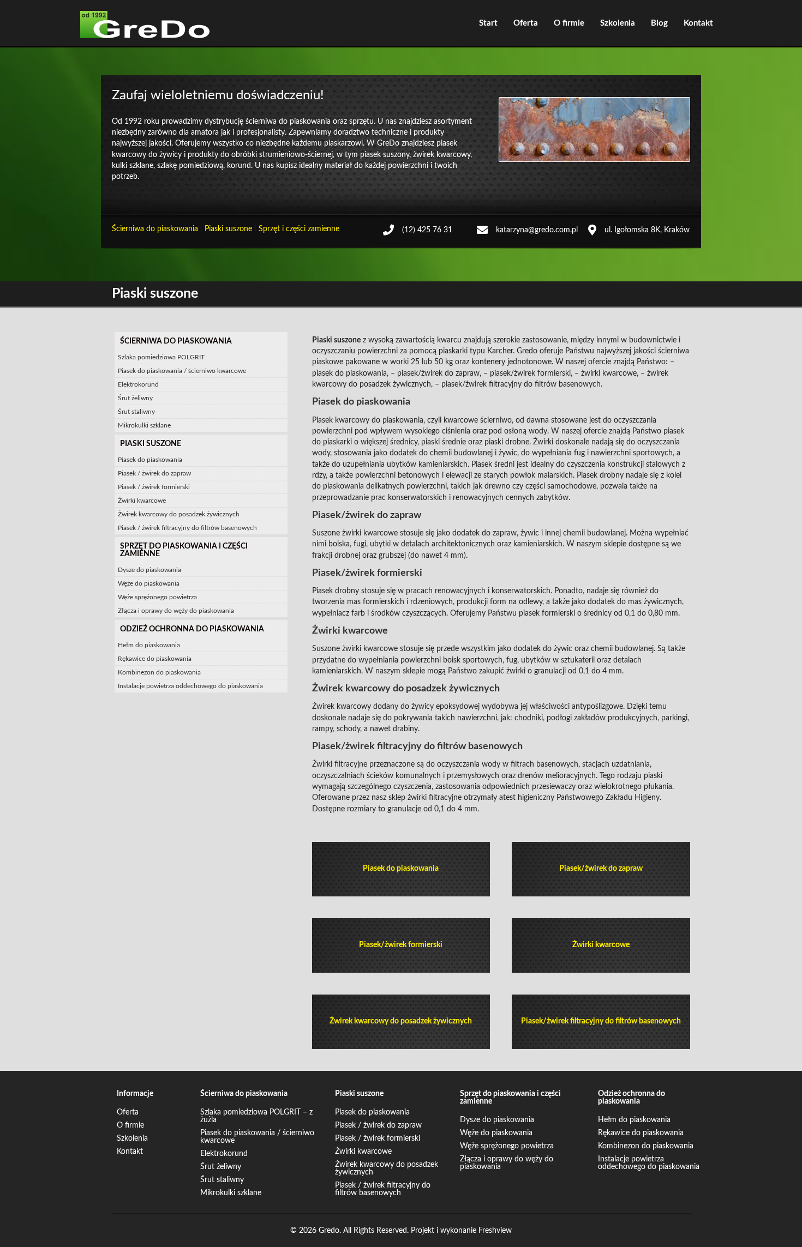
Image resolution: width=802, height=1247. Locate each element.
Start (488, 23)
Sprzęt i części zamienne (299, 229)
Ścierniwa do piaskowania (155, 229)
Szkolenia (617, 23)
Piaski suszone (228, 229)
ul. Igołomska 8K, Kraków (647, 230)
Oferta (525, 23)
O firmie (569, 23)
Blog (659, 23)
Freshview (495, 1230)
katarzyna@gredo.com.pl (537, 230)
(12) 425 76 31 (427, 230)
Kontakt (698, 23)
